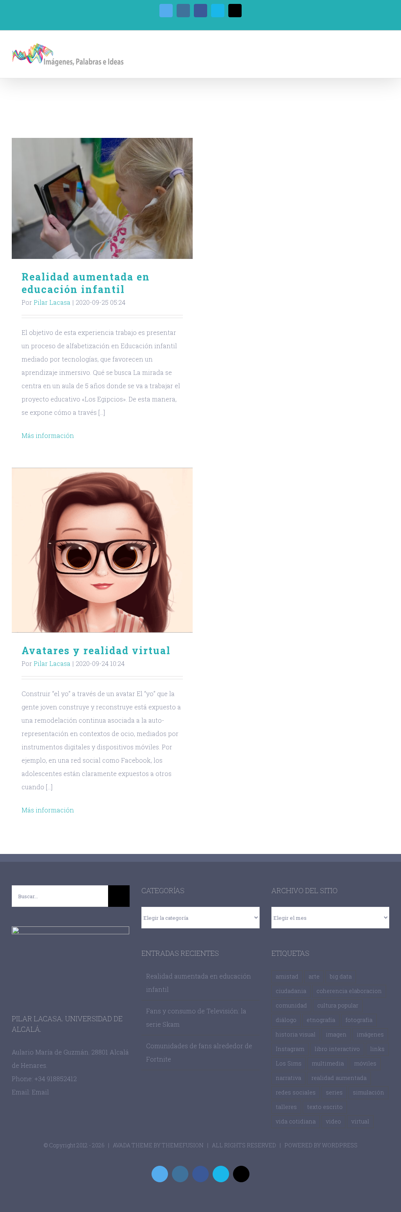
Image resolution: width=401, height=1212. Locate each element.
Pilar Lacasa (52, 302)
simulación (368, 1092)
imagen (336, 1034)
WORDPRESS (340, 1145)
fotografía (358, 1020)
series (334, 1092)
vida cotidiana (296, 1121)
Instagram (290, 1049)
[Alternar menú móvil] (386, 49)
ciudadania (291, 991)
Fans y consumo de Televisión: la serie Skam (196, 1017)
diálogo (286, 1020)
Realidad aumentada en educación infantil (102, 198)
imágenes (370, 1034)
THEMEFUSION (183, 1145)
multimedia (328, 1063)
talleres (286, 1107)
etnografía (321, 1020)
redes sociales (296, 1092)
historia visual (296, 1034)
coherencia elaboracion (349, 991)
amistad (287, 976)
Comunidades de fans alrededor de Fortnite (199, 1052)
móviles (365, 1063)
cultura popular (337, 1005)
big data (341, 976)
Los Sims (289, 1063)
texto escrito (325, 1107)
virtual (360, 1121)
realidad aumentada (339, 1078)
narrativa (288, 1078)
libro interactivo (337, 1049)
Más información (48, 435)
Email (40, 1092)
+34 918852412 (55, 1079)
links (377, 1049)
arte (314, 976)
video (333, 1121)
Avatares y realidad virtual (102, 550)
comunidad (291, 1005)
